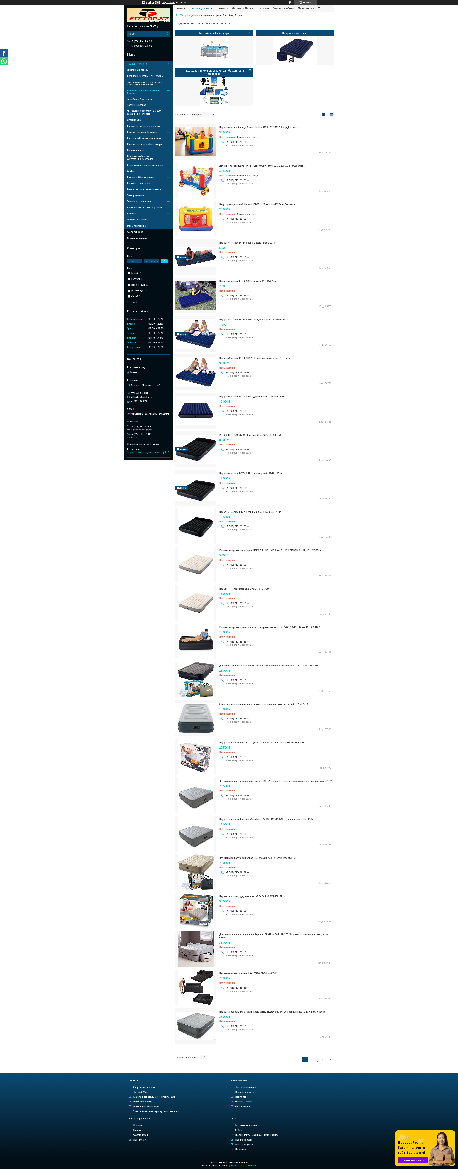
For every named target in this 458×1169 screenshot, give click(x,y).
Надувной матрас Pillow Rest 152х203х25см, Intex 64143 (250, 511)
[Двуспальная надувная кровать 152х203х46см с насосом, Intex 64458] (195, 872)
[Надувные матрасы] (295, 50)
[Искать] (167, 34)
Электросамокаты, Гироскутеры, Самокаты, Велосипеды (144, 83)
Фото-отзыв (306, 8)
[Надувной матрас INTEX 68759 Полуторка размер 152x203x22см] (195, 372)
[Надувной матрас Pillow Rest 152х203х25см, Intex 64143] (195, 526)
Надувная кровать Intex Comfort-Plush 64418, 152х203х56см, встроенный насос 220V (266, 819)
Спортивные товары (137, 69)
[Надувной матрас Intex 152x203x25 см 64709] (195, 603)
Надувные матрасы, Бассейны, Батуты (143, 92)
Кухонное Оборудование (140, 177)
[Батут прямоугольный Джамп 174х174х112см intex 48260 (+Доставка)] (195, 218)
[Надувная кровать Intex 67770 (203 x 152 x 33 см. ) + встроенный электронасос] (195, 757)
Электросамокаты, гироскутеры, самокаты (156, 1111)
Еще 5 (133, 302)
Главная (179, 8)
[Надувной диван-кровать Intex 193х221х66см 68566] (195, 987)
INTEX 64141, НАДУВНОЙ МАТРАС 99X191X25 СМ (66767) (250, 435)
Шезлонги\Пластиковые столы (144, 138)
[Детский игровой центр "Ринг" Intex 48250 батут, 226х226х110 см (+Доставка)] (195, 180)
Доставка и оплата (245, 1087)
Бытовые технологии (138, 183)
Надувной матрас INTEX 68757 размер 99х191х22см (247, 281)
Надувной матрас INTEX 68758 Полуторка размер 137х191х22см (254, 319)
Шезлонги (240, 1149)
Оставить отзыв (137, 238)
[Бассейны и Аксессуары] (214, 50)
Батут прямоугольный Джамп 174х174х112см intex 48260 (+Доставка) (257, 204)
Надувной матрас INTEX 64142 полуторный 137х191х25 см (251, 473)
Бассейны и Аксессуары (214, 33)
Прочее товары (135, 150)
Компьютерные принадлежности (145, 164)
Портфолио (139, 1139)
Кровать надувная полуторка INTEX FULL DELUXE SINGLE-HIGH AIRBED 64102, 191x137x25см (270, 550)
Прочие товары (243, 1139)
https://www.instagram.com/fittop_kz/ (148, 452)
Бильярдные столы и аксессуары (145, 75)
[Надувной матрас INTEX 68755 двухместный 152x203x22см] (195, 411)
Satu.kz (244, 1162)
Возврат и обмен (283, 8)
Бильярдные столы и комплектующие (154, 1096)
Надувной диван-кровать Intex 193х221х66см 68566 (248, 973)
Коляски (131, 213)
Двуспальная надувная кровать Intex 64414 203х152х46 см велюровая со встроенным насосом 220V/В (276, 781)
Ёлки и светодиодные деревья (144, 189)
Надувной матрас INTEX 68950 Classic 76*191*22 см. (248, 242)
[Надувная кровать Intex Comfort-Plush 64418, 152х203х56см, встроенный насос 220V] (195, 834)
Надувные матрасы (294, 33)
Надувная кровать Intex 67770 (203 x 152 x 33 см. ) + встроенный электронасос (262, 742)
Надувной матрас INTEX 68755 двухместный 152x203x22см (251, 396)
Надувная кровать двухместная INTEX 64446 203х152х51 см (252, 896)
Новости (137, 1125)
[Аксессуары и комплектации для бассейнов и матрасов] (214, 91)
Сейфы (130, 171)
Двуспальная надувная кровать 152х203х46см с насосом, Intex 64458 (257, 857)
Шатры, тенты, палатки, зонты (143, 126)
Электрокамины (135, 195)
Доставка (263, 8)
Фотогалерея (135, 232)
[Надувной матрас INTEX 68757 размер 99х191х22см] (195, 295)
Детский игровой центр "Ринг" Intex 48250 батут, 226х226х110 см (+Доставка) (262, 165)
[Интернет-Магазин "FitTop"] (148, 15)
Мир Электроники (136, 225)
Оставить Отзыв (242, 8)
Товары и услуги (199, 8)
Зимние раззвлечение (139, 201)
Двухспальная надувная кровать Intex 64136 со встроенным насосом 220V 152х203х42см (268, 665)
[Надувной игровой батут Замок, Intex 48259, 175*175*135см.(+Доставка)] (195, 142)
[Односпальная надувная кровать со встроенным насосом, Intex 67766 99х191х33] (195, 718)
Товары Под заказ (137, 219)
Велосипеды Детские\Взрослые (144, 207)
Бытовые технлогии (246, 1125)
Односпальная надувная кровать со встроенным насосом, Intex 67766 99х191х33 (263, 704)
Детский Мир (140, 1092)
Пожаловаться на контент (243, 1165)
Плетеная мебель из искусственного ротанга (140, 157)
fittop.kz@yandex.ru (141, 397)
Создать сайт (168, 2)
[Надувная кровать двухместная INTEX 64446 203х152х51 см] (195, 910)
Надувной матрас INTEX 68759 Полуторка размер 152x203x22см (254, 358)
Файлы (137, 1130)
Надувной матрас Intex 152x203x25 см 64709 (244, 588)
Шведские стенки (142, 1101)
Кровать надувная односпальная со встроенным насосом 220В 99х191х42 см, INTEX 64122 (269, 627)
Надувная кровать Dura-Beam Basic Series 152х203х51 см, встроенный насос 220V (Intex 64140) (272, 1011)
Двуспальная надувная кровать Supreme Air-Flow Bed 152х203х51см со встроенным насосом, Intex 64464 (273, 936)
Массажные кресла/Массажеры (144, 144)
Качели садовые (244, 1144)
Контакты (222, 8)
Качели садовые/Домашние (142, 132)
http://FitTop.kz (139, 392)
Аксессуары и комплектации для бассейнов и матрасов (214, 72)
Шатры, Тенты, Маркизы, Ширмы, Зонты (256, 1134)
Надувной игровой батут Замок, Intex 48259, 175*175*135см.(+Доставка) (258, 127)
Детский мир (134, 119)
